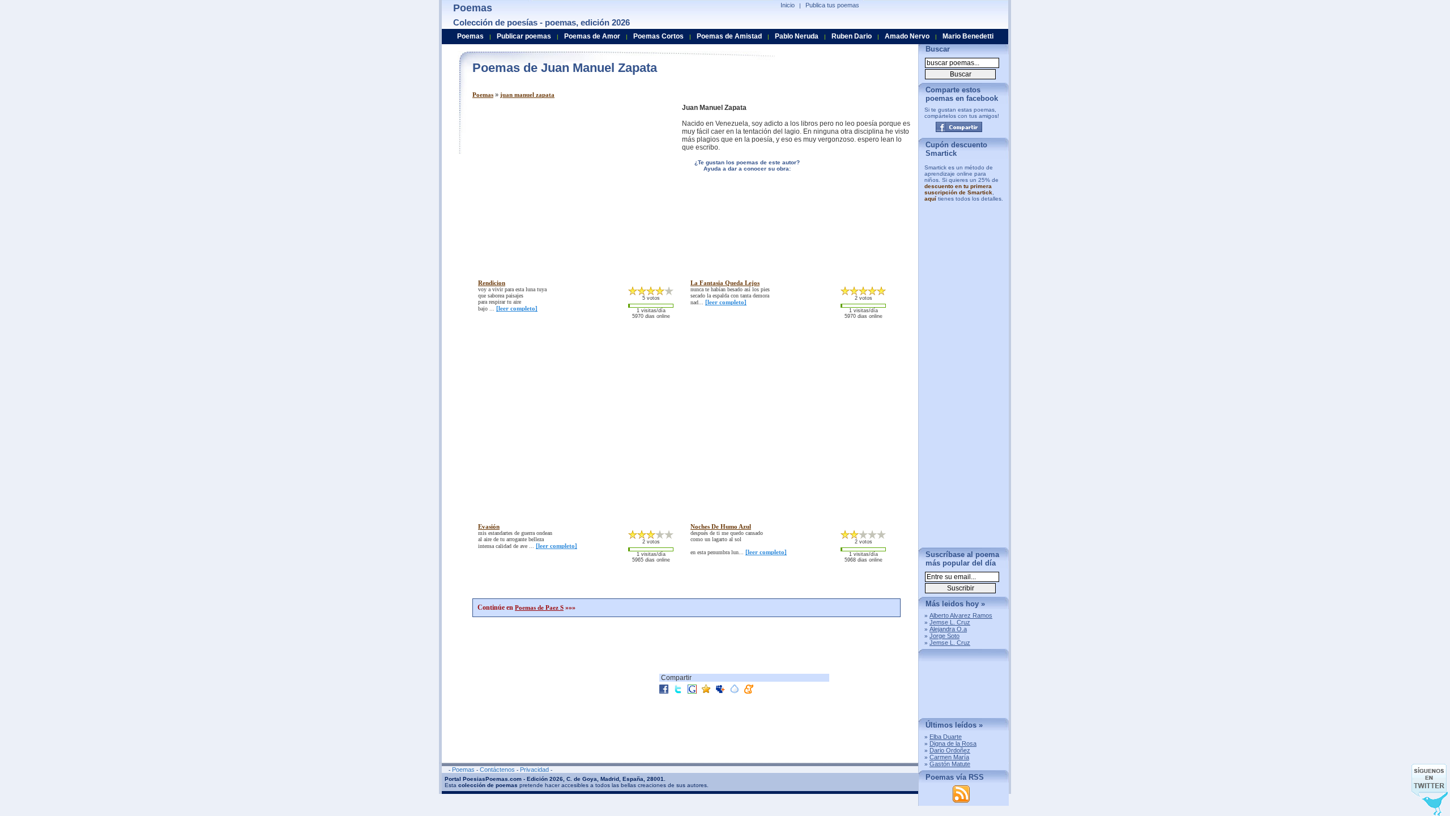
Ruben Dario (851, 36)
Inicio (788, 5)
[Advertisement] (567, 183)
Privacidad (534, 769)
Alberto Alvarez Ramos (960, 615)
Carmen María (949, 757)
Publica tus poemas (832, 5)
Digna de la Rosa (952, 743)
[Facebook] (959, 127)
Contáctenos (497, 769)
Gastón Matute (949, 763)
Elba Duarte (945, 736)
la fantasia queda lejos (725, 282)
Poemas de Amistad (729, 36)
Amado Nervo (907, 36)
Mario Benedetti (967, 36)
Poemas (482, 94)
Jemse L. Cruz (949, 622)
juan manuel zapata (527, 94)
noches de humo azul (720, 526)
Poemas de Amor (592, 36)
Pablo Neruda (796, 36)
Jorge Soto (944, 635)
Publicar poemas (524, 36)
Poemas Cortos (658, 36)
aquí (930, 199)
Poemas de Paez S (539, 607)
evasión (489, 526)
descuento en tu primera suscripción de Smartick (958, 189)
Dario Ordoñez (949, 750)
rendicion (491, 282)
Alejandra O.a (948, 629)
